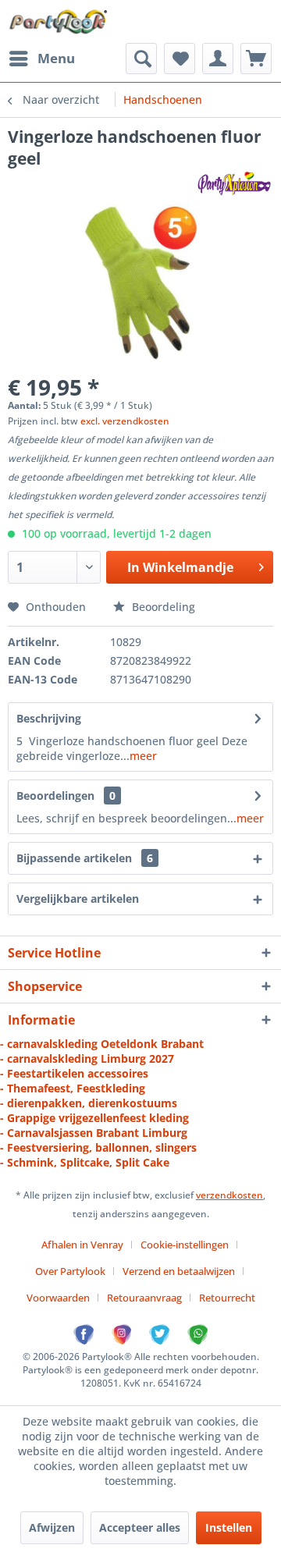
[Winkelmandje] (256, 58)
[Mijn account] (217, 58)
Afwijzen (52, 1527)
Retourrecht (227, 1298)
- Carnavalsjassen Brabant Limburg (93, 1132)
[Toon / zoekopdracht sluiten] (141, 58)
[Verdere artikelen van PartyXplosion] (233, 183)
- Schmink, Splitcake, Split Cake (84, 1162)
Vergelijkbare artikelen (77, 898)
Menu (56, 58)
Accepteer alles (139, 1527)
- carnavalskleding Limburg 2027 (87, 1058)
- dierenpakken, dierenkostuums (88, 1103)
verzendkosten (229, 1195)
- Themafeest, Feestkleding (72, 1088)
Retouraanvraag (144, 1298)
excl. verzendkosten (124, 421)
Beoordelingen (55, 795)
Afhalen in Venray (82, 1245)
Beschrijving (48, 718)
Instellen (228, 1527)
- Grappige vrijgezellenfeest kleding (94, 1117)
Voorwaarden (58, 1298)
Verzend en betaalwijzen (179, 1271)
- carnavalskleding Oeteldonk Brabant (102, 1043)
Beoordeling (162, 606)
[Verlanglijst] (179, 58)
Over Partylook (70, 1271)
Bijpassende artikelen (84, 858)
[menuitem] (41, 58)
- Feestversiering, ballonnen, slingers (98, 1147)
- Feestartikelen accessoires (74, 1073)
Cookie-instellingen (184, 1245)
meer (143, 755)
